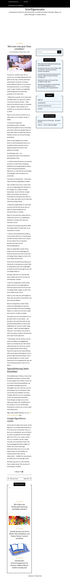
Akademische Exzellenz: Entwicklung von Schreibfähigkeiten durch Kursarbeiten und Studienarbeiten (49, 86)
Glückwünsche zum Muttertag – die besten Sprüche (49, 121)
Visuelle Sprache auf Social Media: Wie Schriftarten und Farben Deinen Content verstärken (49, 70)
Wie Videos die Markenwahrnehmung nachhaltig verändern (19, 507)
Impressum (31, 576)
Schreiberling (14, 52)
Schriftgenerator (35, 9)
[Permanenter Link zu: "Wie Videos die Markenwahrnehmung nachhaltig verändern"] (19, 493)
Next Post (26, 478)
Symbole (26, 1)
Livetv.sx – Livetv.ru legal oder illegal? (47, 125)
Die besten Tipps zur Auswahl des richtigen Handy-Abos (48, 80)
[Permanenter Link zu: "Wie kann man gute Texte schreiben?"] (19, 63)
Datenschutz (38, 576)
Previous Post (14, 478)
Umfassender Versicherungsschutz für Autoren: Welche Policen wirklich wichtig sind (49, 75)
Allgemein (19, 43)
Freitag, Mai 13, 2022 (25, 52)
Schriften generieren (13, 1)
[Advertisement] (35, 30)
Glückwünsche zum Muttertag (16, 5)
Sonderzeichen (41, 103)
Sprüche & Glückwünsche (44, 106)
